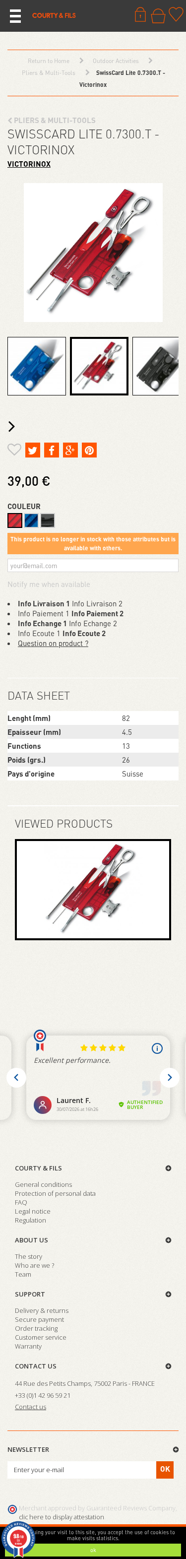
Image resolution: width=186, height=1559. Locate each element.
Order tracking (36, 1328)
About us (31, 1239)
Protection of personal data (55, 1193)
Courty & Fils (38, 1168)
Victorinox (29, 164)
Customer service (40, 1337)
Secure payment (39, 1319)
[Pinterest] (89, 450)
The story (28, 1256)
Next (13, 426)
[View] (93, 889)
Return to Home (48, 61)
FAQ (21, 1202)
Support (30, 1294)
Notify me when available (48, 584)
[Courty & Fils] (54, 14)
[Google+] (70, 450)
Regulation (30, 1220)
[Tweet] (32, 450)
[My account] (140, 14)
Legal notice (33, 1211)
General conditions (43, 1184)
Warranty (28, 1346)
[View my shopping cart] (158, 16)
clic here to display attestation (61, 1517)
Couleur (24, 506)
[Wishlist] (176, 14)
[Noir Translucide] (47, 520)
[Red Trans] (14, 520)
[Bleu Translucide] (31, 520)
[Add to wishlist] (14, 451)
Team (23, 1274)
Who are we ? (34, 1265)
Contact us (36, 1366)
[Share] (51, 450)
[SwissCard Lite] (36, 366)
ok (93, 1550)
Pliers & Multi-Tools (54, 120)
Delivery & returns (41, 1310)
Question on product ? (53, 643)
